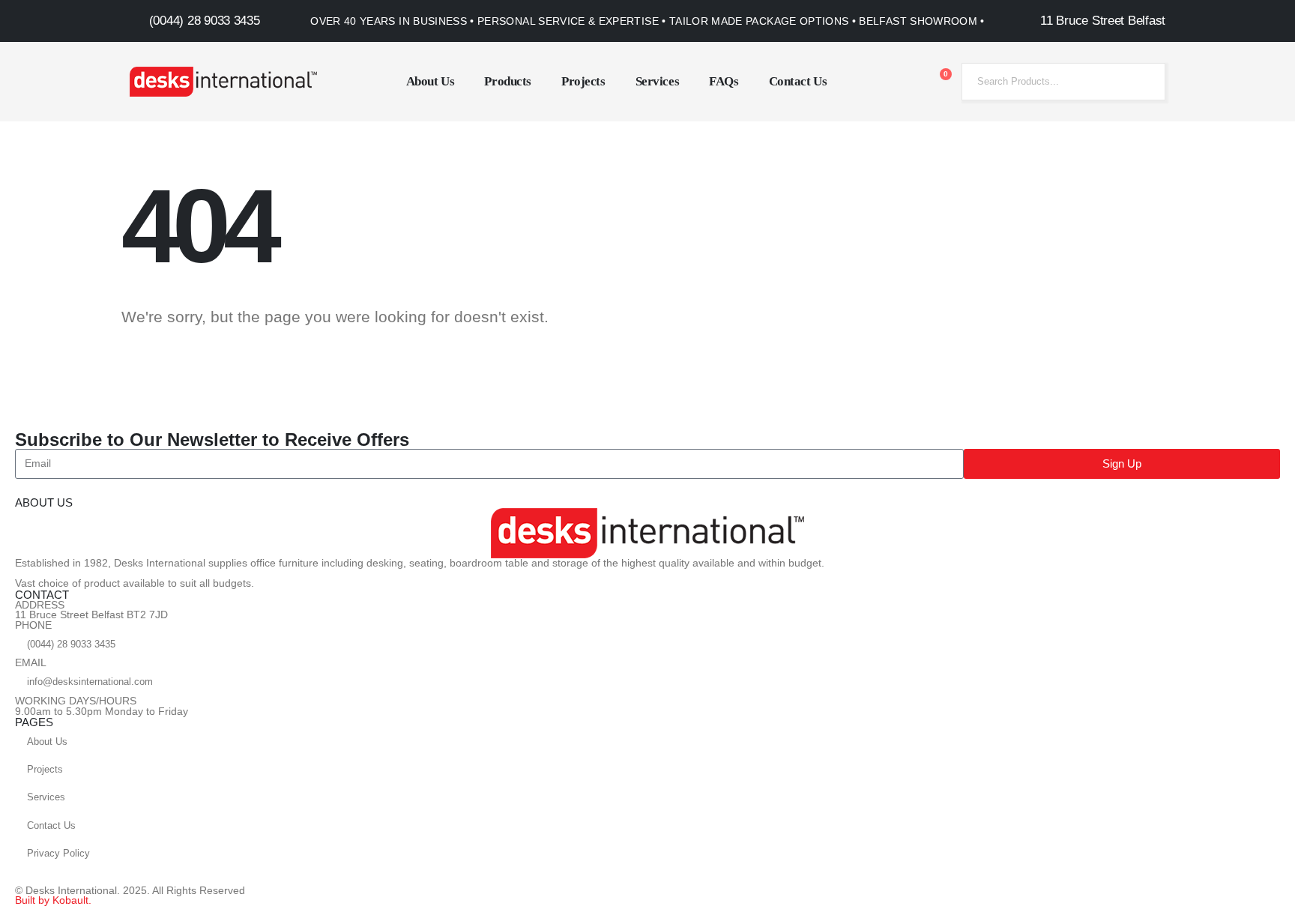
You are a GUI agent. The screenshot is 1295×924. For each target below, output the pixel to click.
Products (507, 81)
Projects (583, 81)
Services (658, 81)
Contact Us (798, 81)
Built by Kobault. (53, 900)
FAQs (723, 81)
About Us (430, 81)
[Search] (1142, 82)
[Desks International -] (223, 82)
